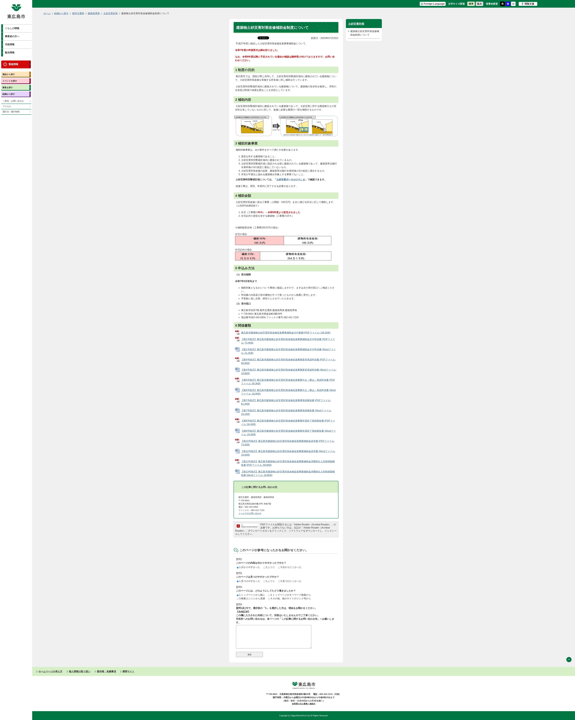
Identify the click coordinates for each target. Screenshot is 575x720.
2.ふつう (270, 567)
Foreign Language (434, 4)
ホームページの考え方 (50, 671)
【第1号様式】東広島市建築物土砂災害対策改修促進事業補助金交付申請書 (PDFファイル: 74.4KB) (288, 341)
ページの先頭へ (569, 659)
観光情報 (10, 52)
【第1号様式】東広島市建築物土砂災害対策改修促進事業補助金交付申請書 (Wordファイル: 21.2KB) (288, 351)
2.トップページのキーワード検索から (291, 595)
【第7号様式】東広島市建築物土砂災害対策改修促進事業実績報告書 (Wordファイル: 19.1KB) (286, 412)
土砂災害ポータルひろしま (290, 179)
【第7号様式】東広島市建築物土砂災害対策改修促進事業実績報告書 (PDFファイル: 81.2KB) (286, 402)
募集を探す (7, 87)
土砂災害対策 (110, 13)
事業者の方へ (12, 36)
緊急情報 (13, 64)
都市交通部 (78, 13)
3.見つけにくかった (291, 581)
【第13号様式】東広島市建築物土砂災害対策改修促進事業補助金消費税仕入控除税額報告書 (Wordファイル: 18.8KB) (288, 473)
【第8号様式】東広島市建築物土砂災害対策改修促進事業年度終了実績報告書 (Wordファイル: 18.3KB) (288, 433)
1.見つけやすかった (249, 581)
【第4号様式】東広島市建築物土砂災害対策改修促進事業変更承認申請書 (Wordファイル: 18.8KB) (288, 372)
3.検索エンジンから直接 (252, 598)
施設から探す (8, 74)
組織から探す (8, 94)
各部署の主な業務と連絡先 (303, 704)
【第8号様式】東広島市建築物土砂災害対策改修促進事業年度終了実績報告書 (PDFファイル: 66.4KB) (288, 422)
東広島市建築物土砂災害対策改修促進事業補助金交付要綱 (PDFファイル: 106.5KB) (285, 332)
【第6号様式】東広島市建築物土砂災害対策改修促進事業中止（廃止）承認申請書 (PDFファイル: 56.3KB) (288, 382)
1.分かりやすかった (249, 567)
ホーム (47, 13)
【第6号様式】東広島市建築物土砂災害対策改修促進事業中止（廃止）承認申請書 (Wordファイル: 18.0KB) (288, 392)
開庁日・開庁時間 (11, 112)
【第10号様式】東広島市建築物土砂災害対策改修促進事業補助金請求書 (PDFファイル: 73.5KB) (288, 443)
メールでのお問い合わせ (249, 513)
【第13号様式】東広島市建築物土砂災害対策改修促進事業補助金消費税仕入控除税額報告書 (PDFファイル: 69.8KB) (288, 463)
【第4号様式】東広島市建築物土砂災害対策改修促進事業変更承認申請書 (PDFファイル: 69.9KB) (288, 361)
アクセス (7, 106)
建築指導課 (94, 13)
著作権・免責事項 (106, 671)
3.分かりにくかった (291, 567)
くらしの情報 (12, 28)
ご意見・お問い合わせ (13, 101)
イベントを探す (9, 81)
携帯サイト (128, 671)
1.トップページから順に (252, 595)
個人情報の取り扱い (79, 671)
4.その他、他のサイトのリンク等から (291, 598)
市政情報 (10, 44)
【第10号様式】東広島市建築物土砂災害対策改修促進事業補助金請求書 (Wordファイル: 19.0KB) (288, 453)
